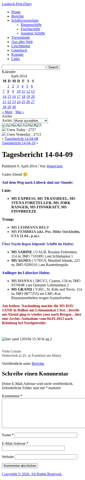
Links (15, 59)
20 (33, 97)
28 (4, 107)
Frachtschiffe (30, 29)
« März (7, 112)
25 (23, 102)
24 (19, 102)
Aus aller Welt (22, 42)
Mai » (19, 112)
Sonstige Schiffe (33, 33)
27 (33, 102)
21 (4, 102)
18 (23, 97)
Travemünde (20, 37)
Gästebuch (19, 50)
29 (9, 107)
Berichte (17, 16)
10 (19, 91)
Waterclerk (55, 166)
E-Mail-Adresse (15, 443)
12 (28, 91)
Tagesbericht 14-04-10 (18, 143)
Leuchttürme (20, 46)
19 (28, 97)
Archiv (7, 120)
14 (4, 97)
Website (8, 457)
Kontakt (17, 54)
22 (9, 102)
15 (9, 97)
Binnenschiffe (31, 25)
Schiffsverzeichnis (24, 20)
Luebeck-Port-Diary (17, 4)
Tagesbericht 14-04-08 (21, 139)
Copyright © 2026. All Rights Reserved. (32, 474)
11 (23, 91)
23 (14, 102)
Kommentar (12, 396)
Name (8, 435)
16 (14, 97)
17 (19, 97)
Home (16, 12)
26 (28, 102)
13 (33, 91)
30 (14, 107)
